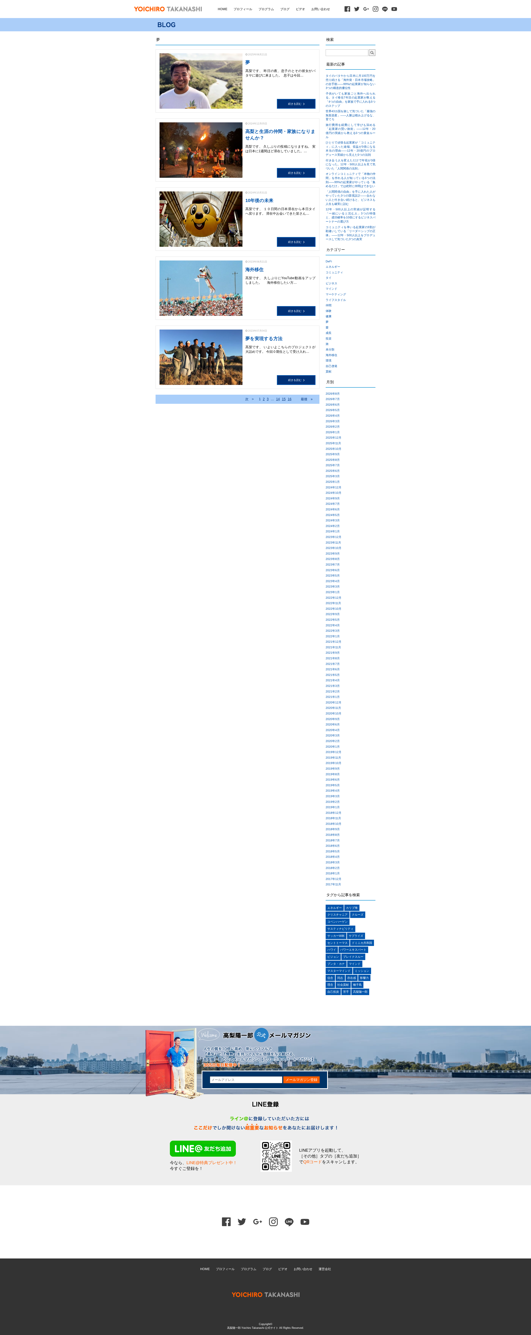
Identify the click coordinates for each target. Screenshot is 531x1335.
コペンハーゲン (337, 921)
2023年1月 (333, 592)
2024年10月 (333, 492)
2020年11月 (333, 707)
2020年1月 (333, 746)
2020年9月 (333, 719)
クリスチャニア (337, 914)
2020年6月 (333, 724)
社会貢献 (343, 984)
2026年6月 (333, 404)
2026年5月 (333, 410)
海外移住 (254, 269)
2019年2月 (333, 801)
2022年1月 (333, 636)
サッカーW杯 (336, 935)
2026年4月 (333, 415)
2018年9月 (333, 829)
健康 (328, 316)
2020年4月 (333, 730)
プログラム (266, 9)
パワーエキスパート (353, 949)
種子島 (357, 984)
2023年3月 (333, 586)
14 (278, 399)
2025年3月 (333, 476)
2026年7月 (333, 399)
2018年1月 (333, 873)
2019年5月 (333, 785)
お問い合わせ (320, 9)
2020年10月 (333, 713)
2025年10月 (333, 448)
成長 (328, 333)
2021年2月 (333, 691)
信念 (330, 978)
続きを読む (295, 103)
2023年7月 (333, 564)
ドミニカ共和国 (362, 942)
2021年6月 (333, 669)
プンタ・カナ (336, 963)
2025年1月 (333, 481)
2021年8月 (333, 658)
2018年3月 (333, 862)
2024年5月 (333, 515)
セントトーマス (337, 942)
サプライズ (356, 935)
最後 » (307, 399)
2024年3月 (333, 520)
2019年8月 (333, 774)
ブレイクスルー (353, 956)
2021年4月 (333, 680)
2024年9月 (333, 498)
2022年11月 (333, 603)
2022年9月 (333, 614)
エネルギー (333, 266)
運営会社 (325, 1269)
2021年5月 (333, 675)
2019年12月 (333, 752)
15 (284, 399)
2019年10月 (333, 763)
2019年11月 (333, 757)
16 (289, 399)
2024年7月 (333, 503)
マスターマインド (339, 970)
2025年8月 (333, 459)
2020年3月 (333, 735)
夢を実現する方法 (264, 338)
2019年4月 (333, 790)
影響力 (364, 978)
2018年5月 (333, 851)
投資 (328, 338)
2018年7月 (333, 840)
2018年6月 (333, 845)
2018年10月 (333, 823)
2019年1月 (333, 807)
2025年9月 (333, 454)
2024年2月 (333, 526)
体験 (328, 311)
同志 (340, 978)
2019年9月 (333, 768)
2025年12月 (333, 437)
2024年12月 (333, 487)
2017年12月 (333, 879)
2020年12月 (333, 702)
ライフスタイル (336, 300)
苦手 (346, 991)
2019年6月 (333, 779)
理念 (330, 984)
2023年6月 (333, 570)
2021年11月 (333, 647)
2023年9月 (333, 553)
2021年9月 (333, 652)
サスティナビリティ (340, 928)
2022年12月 (333, 597)
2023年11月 (333, 542)
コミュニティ (334, 272)
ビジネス (331, 283)
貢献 (328, 371)
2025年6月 (333, 470)
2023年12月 (333, 537)
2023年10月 (333, 548)
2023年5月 (333, 575)
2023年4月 (333, 581)
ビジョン (333, 956)
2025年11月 (333, 443)
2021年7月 (333, 664)
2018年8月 (333, 834)
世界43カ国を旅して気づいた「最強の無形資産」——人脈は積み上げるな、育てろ (350, 115)
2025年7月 (333, 465)
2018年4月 (333, 856)
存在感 (351, 978)
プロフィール (243, 9)
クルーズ (357, 914)
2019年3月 (333, 796)
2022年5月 (333, 619)
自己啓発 (331, 366)
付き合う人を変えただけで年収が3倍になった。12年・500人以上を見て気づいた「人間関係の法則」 (350, 164)
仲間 (328, 305)
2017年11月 (333, 884)
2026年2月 (333, 426)
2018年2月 (333, 868)
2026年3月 (333, 421)
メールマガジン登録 (301, 1080)
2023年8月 (333, 559)
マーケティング (336, 294)
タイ (328, 277)
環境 (328, 360)
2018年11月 (333, 818)
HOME (222, 9)
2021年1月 (333, 697)
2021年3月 (333, 686)
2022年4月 (333, 625)
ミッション (362, 970)
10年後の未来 (259, 200)
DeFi (329, 261)
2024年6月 (333, 509)
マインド (331, 288)
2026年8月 (333, 393)
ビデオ (300, 9)
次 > (249, 399)
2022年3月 (333, 630)
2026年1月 (333, 432)
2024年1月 (333, 531)
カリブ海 (352, 907)
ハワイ (331, 949)
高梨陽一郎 (360, 991)
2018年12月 (333, 812)
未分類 (330, 349)
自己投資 (333, 991)
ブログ (285, 9)
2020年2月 (333, 741)
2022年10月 (333, 608)
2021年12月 (333, 641)
